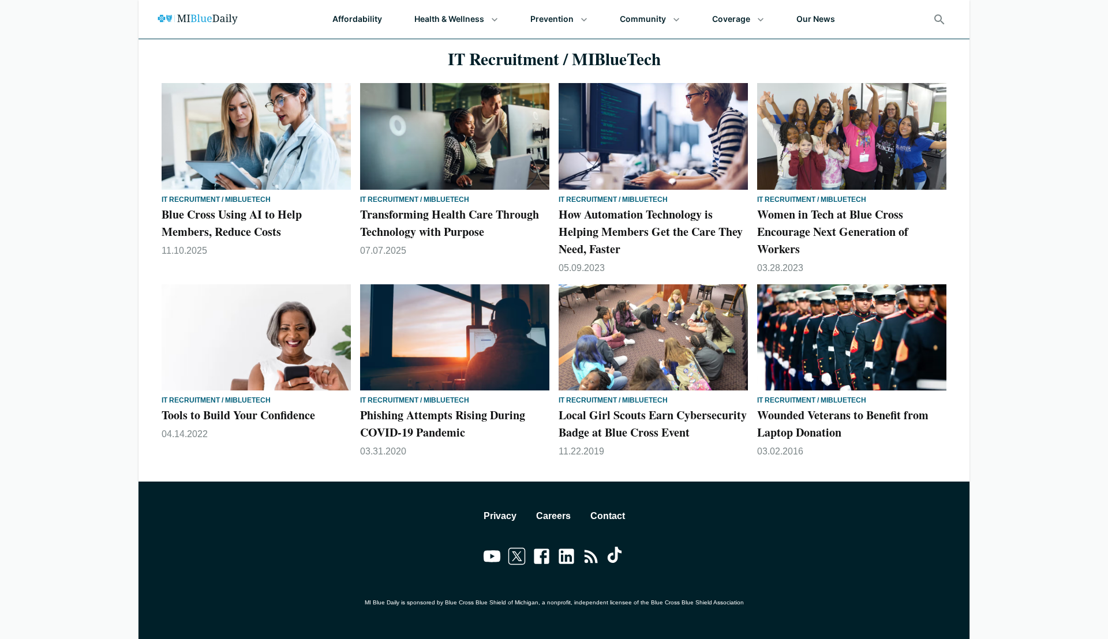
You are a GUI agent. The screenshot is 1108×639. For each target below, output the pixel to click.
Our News (815, 19)
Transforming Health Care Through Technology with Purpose (449, 223)
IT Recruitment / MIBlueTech (216, 200)
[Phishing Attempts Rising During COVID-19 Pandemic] (454, 337)
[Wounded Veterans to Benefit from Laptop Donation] (851, 337)
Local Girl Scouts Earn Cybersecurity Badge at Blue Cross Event (653, 424)
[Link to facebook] (541, 558)
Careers (553, 516)
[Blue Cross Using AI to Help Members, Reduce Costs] (256, 136)
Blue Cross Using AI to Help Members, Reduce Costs (232, 223)
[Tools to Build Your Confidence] (256, 337)
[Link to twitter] (517, 558)
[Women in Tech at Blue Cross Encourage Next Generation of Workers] (851, 136)
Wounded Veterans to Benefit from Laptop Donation (843, 424)
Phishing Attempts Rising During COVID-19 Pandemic (442, 424)
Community (643, 19)
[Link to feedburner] (591, 558)
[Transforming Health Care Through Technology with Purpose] (454, 136)
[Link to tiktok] (616, 558)
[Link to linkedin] (566, 558)
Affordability (357, 19)
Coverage (731, 19)
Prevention (552, 19)
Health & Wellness (449, 19)
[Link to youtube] (492, 558)
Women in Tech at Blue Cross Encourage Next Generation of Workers (832, 231)
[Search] (939, 19)
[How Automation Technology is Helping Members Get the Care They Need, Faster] (653, 136)
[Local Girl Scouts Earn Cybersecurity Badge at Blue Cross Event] (653, 337)
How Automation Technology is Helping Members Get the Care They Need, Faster (651, 231)
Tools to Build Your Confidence (238, 415)
